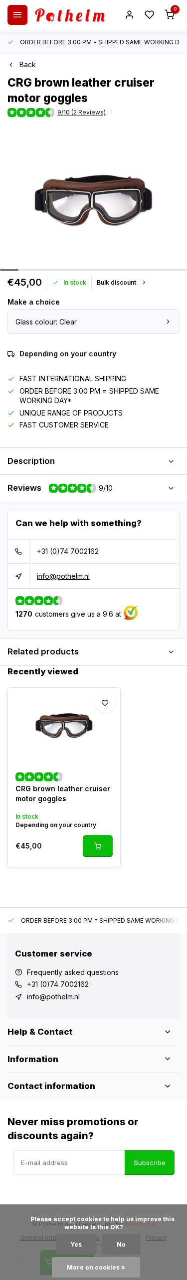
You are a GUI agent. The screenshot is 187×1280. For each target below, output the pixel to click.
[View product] (98, 846)
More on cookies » (96, 1267)
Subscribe (150, 1163)
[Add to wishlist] (105, 703)
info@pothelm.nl (63, 576)
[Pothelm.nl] (70, 15)
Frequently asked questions (73, 972)
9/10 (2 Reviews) (81, 112)
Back (27, 64)
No (121, 1244)
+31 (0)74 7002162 (68, 551)
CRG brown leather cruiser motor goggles (62, 793)
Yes (76, 1244)
